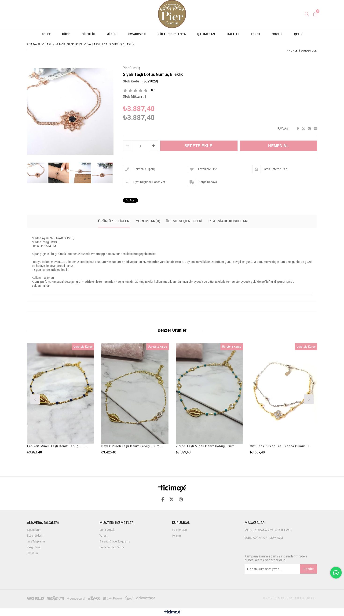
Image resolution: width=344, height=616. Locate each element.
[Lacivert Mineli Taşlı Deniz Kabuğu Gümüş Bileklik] (61, 393)
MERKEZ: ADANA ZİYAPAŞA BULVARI (268, 530)
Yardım (103, 535)
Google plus (315, 128)
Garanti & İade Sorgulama (115, 541)
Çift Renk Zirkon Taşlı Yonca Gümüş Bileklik (280, 446)
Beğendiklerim (35, 535)
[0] (315, 14)
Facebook (298, 128)
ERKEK (255, 34)
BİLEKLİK (88, 34)
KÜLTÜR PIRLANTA (172, 34)
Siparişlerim (34, 529)
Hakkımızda (179, 529)
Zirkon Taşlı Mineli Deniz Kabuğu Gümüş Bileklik (206, 446)
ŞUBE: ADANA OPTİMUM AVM (264, 537)
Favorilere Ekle (61, 398)
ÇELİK (298, 34)
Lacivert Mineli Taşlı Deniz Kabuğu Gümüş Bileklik (58, 446)
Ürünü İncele (77, 398)
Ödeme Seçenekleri (184, 221)
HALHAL (233, 34)
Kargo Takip (34, 547)
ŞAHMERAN (206, 34)
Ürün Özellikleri (114, 221)
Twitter (303, 128)
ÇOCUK (277, 34)
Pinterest (309, 128)
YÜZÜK (111, 34)
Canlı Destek (106, 529)
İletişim (176, 535)
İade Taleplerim (36, 541)
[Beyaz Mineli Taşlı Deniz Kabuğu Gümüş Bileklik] (135, 393)
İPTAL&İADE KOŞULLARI (228, 221)
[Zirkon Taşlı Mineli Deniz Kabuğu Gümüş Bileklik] (209, 393)
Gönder (309, 569)
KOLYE (46, 34)
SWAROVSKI (137, 34)
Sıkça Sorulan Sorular (112, 547)
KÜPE (66, 34)
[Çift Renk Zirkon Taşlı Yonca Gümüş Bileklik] (283, 393)
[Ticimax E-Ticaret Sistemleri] (172, 612)
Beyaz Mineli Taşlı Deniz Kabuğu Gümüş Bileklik (132, 446)
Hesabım (32, 553)
